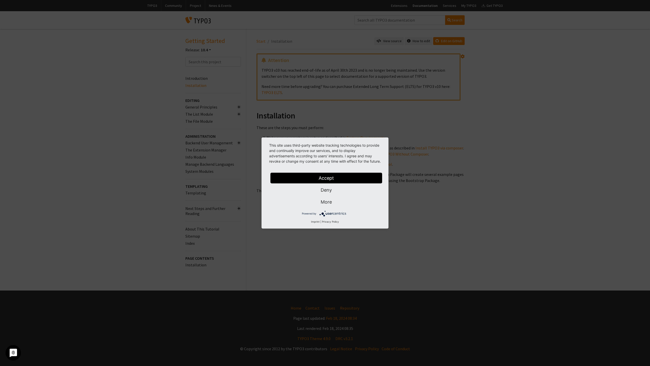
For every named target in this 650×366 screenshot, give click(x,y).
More (326, 202)
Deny (326, 190)
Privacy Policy (330, 221)
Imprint (315, 221)
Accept (326, 178)
